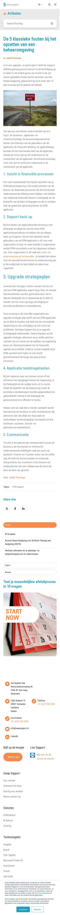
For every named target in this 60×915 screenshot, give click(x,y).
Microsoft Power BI (13, 860)
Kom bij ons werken (13, 791)
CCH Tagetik (9, 855)
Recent (8, 525)
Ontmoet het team (12, 785)
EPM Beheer (9, 815)
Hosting (7, 825)
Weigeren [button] (37, 909)
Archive (8, 572)
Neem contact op (12, 796)
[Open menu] (55, 4)
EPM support (18, 487)
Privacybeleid (43, 893)
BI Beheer (8, 820)
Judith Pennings (17, 477)
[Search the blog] (52, 23)
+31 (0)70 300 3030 (19, 721)
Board (6, 849)
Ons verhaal (9, 780)
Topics (7, 565)
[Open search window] (49, 4)
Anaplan (7, 844)
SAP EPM (8, 876)
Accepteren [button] (23, 909)
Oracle (6, 871)
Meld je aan (13, 756)
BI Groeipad (10, 534)
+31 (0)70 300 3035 (46, 704)
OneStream (9, 865)
